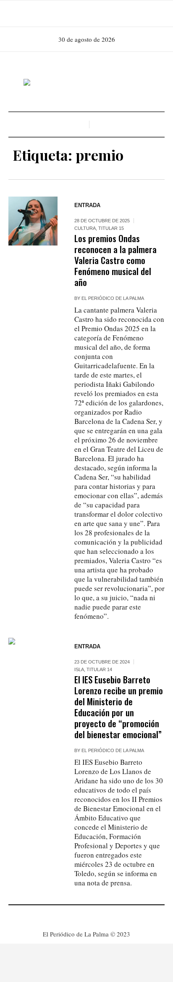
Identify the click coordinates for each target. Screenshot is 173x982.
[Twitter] (97, 13)
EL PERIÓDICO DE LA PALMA (112, 298)
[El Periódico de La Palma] (86, 83)
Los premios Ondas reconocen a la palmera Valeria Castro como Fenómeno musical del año (115, 260)
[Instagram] (85, 13)
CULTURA (85, 228)
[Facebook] (73, 13)
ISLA (79, 669)
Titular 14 (99, 669)
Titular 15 (111, 228)
